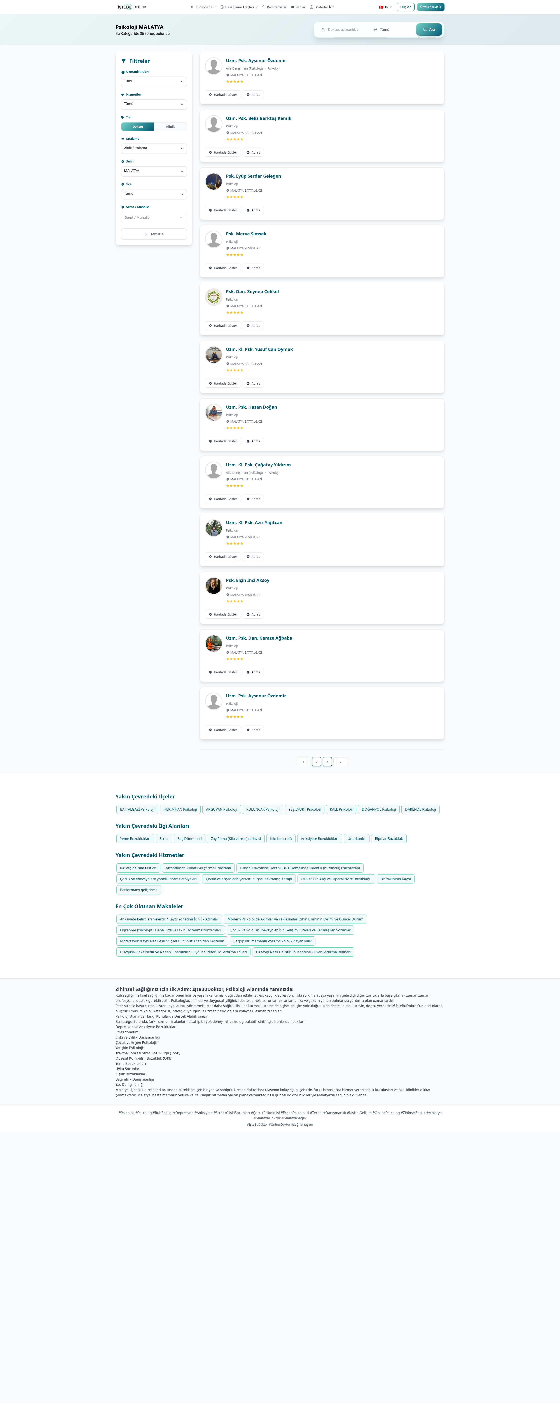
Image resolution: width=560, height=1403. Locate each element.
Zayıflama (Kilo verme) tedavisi (236, 838)
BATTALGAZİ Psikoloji (137, 809)
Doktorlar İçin (324, 7)
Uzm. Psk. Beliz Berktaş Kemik (258, 118)
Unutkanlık (357, 838)
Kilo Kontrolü (281, 838)
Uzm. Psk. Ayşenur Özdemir (256, 60)
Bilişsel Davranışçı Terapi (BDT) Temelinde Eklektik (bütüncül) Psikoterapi (300, 868)
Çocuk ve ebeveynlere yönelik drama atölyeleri (158, 878)
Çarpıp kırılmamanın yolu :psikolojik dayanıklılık (272, 941)
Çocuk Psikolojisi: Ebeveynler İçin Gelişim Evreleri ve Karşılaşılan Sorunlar (290, 930)
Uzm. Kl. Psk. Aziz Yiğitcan (254, 522)
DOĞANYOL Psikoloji (379, 809)
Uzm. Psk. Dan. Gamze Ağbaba (259, 638)
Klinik (170, 126)
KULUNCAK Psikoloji (262, 809)
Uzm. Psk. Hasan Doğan (251, 407)
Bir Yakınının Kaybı (396, 878)
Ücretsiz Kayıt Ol (430, 7)
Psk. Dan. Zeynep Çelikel (252, 291)
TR (383, 7)
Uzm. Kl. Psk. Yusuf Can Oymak (259, 349)
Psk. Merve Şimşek (246, 234)
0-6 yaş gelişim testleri (138, 868)
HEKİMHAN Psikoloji (180, 809)
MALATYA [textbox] (131, 170)
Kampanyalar (277, 7)
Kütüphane (204, 7)
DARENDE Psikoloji (420, 809)
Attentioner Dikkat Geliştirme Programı (198, 868)
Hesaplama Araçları (239, 7)
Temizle (157, 234)
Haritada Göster (225, 95)
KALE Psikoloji (341, 809)
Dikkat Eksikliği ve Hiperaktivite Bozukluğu (336, 878)
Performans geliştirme (139, 889)
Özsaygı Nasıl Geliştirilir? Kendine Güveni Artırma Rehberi (303, 952)
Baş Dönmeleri (189, 838)
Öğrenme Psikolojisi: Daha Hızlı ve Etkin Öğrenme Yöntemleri (170, 930)
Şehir (129, 161)
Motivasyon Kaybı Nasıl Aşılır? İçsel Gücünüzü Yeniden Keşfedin (172, 941)
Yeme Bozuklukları (135, 838)
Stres (164, 838)
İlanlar (300, 7)
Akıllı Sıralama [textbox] (135, 147)
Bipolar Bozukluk (389, 838)
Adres (256, 95)
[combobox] (154, 82)
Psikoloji (273, 68)
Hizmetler (133, 94)
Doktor (138, 126)
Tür (128, 117)
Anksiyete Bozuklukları (319, 838)
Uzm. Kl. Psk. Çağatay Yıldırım (258, 465)
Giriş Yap (405, 7)
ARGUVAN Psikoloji (221, 809)
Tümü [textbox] (128, 81)
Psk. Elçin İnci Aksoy (247, 580)
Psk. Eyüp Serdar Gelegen (253, 176)
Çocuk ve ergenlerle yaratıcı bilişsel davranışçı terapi (249, 878)
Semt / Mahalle (137, 207)
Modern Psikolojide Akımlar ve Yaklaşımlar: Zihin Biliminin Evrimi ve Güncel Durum (295, 919)
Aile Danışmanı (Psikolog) (245, 68)
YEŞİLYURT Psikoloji (305, 809)
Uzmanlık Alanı (137, 72)
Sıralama (132, 138)
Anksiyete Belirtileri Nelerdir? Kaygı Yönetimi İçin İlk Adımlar (169, 919)
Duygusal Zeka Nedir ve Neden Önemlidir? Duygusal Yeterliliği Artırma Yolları (183, 952)
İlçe (128, 184)
